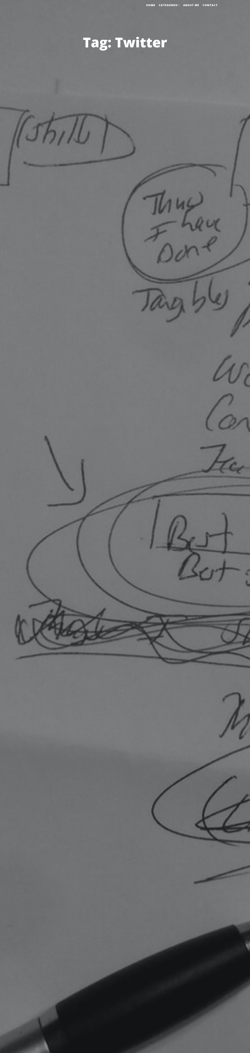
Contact (210, 5)
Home (150, 5)
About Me (191, 5)
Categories (168, 5)
